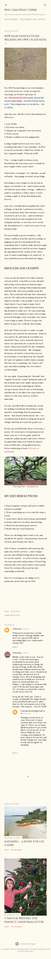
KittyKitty (17, 653)
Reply (15, 647)
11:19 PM (26, 629)
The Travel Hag (28, 19)
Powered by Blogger (28, 944)
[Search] (45, 4)
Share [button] (6, 611)
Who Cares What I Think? (20, 9)
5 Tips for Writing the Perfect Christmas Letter (24, 920)
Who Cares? (11, 19)
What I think (15, 615)
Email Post (15, 611)
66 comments (16, 850)
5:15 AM (25, 653)
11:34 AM (27, 713)
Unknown (17, 629)
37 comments (16, 927)
